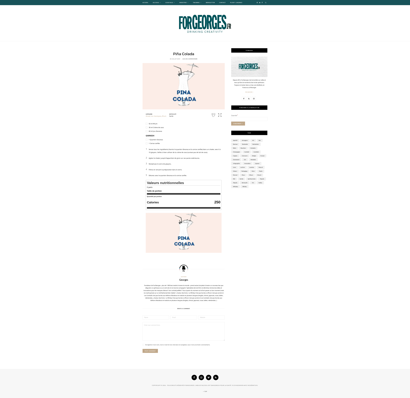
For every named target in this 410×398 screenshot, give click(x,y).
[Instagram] (201, 377)
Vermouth (244, 182)
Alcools (156, 2)
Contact (222, 2)
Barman (235, 144)
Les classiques (156, 116)
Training (196, 2)
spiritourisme (251, 179)
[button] (220, 114)
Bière (234, 148)
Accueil (145, 2)
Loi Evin (242, 167)
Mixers (235, 171)
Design (254, 156)
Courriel (234, 115)
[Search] (266, 2)
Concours (244, 156)
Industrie (183, 2)
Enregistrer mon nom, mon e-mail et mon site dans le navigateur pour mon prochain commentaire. (177, 345)
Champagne (236, 152)
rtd (234, 179)
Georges (183, 279)
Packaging (244, 171)
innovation (247, 163)
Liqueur (257, 163)
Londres (251, 167)
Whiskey (235, 186)
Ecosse (262, 156)
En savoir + (249, 92)
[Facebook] (194, 377)
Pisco (243, 175)
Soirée (241, 179)
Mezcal (261, 167)
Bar (260, 140)
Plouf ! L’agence (236, 2)
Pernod (235, 175)
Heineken (253, 159)
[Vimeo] (208, 377)
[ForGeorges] (205, 23)
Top (205, 391)
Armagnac (245, 140)
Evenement (236, 159)
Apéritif (235, 140)
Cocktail (246, 152)
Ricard (259, 175)
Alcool (148, 116)
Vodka (260, 182)
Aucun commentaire (190, 59)
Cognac (235, 156)
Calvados (253, 148)
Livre (234, 167)
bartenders (256, 144)
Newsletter (210, 2)
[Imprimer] (213, 114)
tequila (262, 179)
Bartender (245, 144)
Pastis (260, 171)
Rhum (164, 116)
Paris (253, 171)
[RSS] (215, 377)
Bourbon (243, 148)
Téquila (235, 182)
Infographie (236, 163)
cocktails (256, 152)
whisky (244, 186)
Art (253, 140)
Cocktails (169, 2)
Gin (245, 159)
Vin (253, 182)
